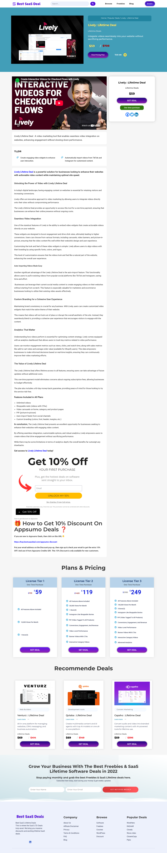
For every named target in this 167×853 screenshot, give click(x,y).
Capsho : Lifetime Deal (127, 715)
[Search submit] (92, 4)
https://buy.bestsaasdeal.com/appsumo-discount (35, 542)
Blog (131, 4)
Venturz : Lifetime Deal (30, 715)
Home (103, 18)
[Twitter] (132, 115)
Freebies (121, 4)
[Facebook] (128, 115)
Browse (108, 4)
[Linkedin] (136, 115)
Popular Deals (114, 18)
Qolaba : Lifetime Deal (79, 715)
